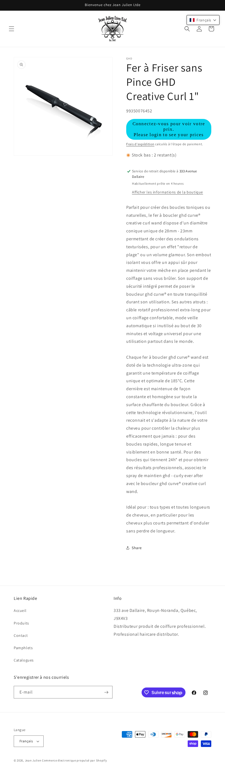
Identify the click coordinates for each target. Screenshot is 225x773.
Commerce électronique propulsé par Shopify (74, 760)
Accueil (20, 610)
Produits (21, 623)
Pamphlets (23, 647)
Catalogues (24, 660)
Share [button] (137, 547)
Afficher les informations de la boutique (167, 192)
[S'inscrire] (106, 692)
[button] (11, 29)
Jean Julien (33, 760)
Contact (21, 635)
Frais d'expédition (140, 144)
